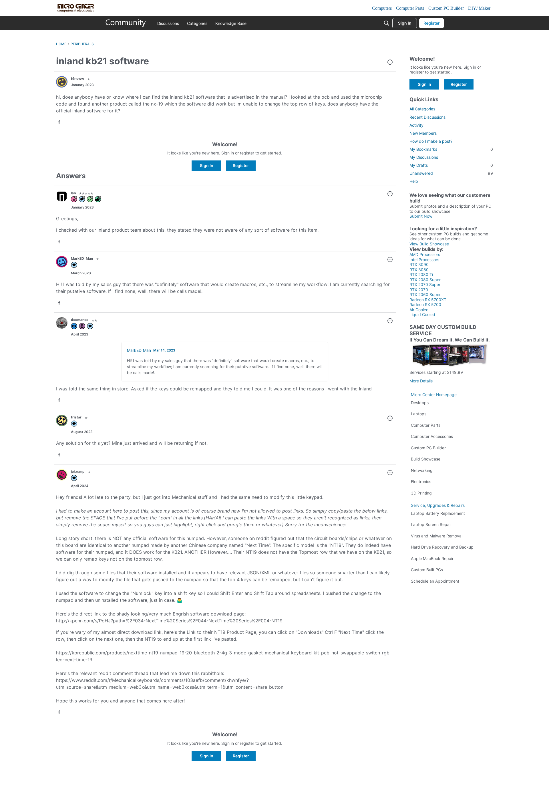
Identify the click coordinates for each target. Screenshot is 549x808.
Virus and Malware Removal (436, 535)
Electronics (421, 481)
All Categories (422, 108)
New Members (423, 133)
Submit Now (420, 216)
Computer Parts (425, 425)
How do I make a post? (430, 141)
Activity (416, 125)
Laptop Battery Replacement (438, 513)
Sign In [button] (206, 165)
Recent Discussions (427, 117)
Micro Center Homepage (434, 394)
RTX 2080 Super (425, 279)
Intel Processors (424, 259)
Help (413, 181)
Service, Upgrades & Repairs (438, 505)
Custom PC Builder (428, 447)
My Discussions (423, 157)
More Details (421, 380)
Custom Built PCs (427, 569)
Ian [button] (73, 193)
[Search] (386, 23)
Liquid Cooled (422, 314)
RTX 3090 (419, 264)
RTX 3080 (419, 269)
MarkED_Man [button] (82, 258)
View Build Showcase (429, 243)
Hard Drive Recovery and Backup (442, 547)
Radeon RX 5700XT (427, 299)
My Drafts (451, 165)
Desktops (420, 402)
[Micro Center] (125, 23)
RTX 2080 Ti (421, 274)
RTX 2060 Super (425, 294)
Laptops (418, 413)
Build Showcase (425, 458)
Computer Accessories (432, 436)
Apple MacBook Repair (432, 558)
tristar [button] (76, 417)
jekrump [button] (78, 471)
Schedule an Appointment (435, 581)
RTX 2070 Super (424, 284)
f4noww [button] (77, 78)
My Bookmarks (451, 149)
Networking (422, 470)
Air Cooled (419, 309)
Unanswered (451, 173)
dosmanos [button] (79, 319)
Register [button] (241, 165)
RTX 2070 (418, 289)
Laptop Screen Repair (431, 524)
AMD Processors (424, 254)
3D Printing (421, 493)
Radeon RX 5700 (425, 304)
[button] (390, 62)
